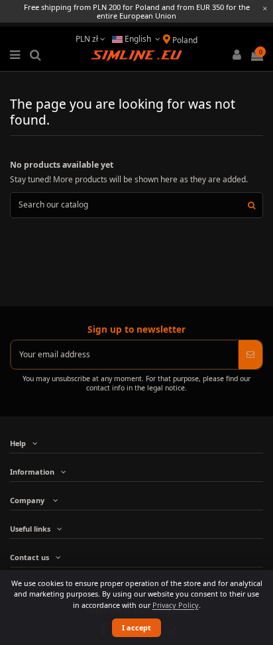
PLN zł (88, 38)
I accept (136, 627)
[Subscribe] (250, 354)
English (138, 38)
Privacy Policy (175, 605)
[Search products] (251, 205)
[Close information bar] (265, 8)
